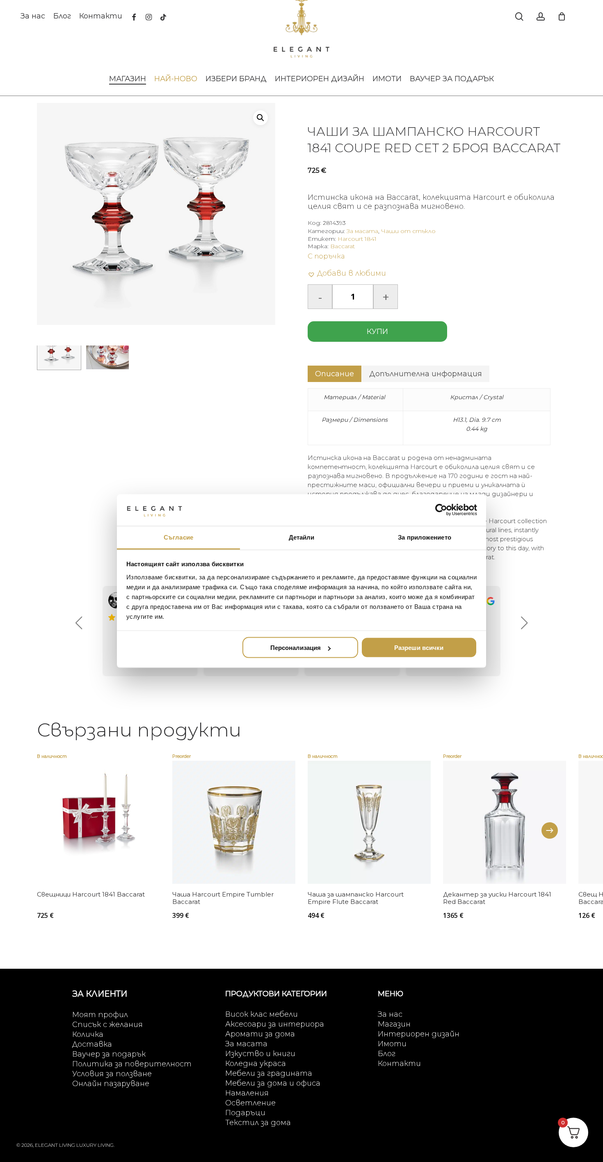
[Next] (549, 830)
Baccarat (342, 246)
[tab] (334, 374)
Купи (377, 331)
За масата (362, 231)
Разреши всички (418, 647)
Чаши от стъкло (408, 231)
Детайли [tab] (302, 536)
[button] (260, 117)
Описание (334, 373)
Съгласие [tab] (178, 536)
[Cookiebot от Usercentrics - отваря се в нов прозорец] (441, 510)
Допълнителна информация (425, 373)
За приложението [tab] (424, 536)
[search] (519, 16)
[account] (541, 16)
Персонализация (295, 647)
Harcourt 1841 (357, 238)
